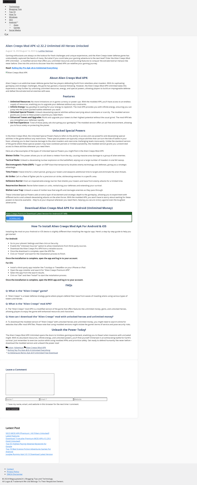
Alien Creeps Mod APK (36, 347)
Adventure (19, 347)
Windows (13, 17)
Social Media (15, 30)
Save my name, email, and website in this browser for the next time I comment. (43, 404)
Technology (14, 6)
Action (10, 347)
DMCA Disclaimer (15, 474)
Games (17, 27)
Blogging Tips (15, 9)
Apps (16, 25)
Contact (10, 469)
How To (12, 14)
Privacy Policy (13, 471)
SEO (11, 19)
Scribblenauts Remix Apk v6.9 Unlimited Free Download (33, 352)
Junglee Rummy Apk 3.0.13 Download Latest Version (29, 454)
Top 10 (12, 11)
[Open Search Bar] (6, 34)
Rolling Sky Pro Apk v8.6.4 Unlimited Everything (35, 68)
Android (13, 22)
